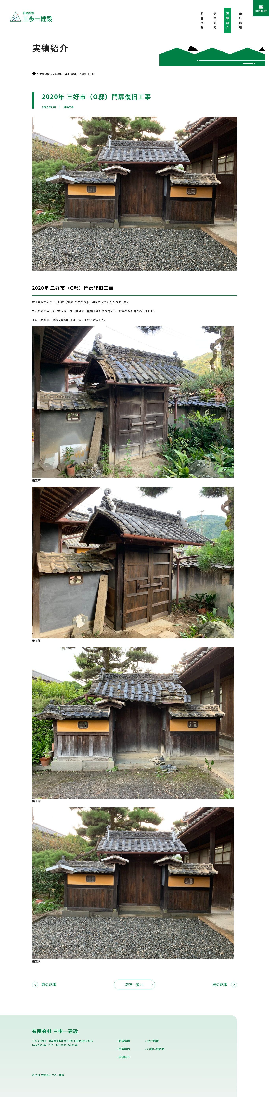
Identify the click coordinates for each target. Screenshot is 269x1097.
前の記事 (49, 984)
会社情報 (240, 21)
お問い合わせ (156, 1049)
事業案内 (215, 21)
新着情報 (202, 21)
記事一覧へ (134, 984)
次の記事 (219, 984)
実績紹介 (44, 73)
